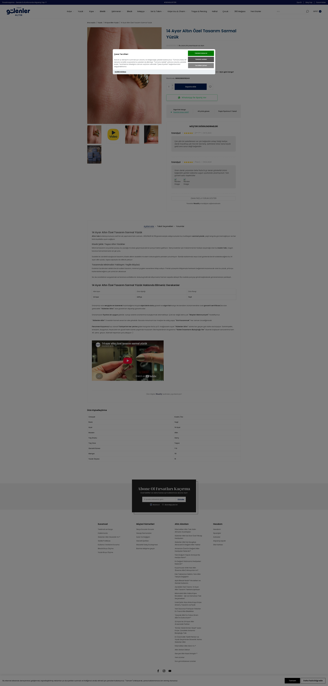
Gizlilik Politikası (120, 72)
